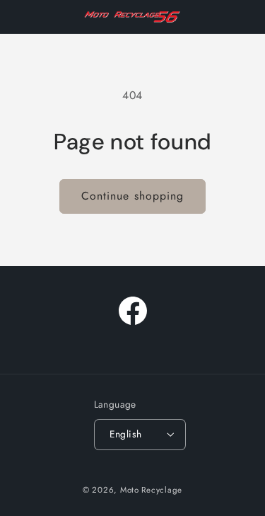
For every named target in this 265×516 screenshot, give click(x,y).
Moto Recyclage (151, 489)
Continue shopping (132, 196)
